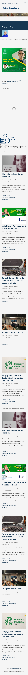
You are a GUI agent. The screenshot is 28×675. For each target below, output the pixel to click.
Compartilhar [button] (6, 84)
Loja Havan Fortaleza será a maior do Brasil (14, 227)
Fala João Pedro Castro (12, 332)
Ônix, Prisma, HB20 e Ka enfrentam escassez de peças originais (13, 280)
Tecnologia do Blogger (15, 668)
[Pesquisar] (21, 3)
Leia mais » (5, 199)
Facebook (4, 3)
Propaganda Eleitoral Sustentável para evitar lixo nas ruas (13, 378)
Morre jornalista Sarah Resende (12, 175)
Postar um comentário (9, 197)
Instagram (9, 3)
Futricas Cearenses (12, 81)
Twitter (13, 3)
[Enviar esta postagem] (20, 81)
